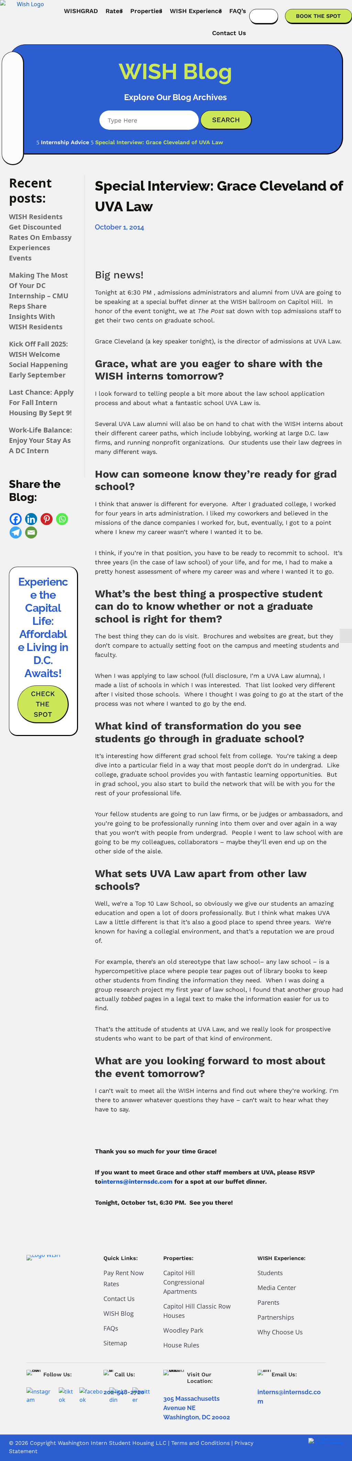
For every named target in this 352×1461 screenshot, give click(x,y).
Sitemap (115, 1343)
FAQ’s (237, 10)
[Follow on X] (13, 136)
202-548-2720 (123, 1392)
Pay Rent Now (123, 1273)
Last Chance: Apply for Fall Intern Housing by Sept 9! (41, 402)
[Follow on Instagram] (13, 64)
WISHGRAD (81, 10)
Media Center (276, 1287)
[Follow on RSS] (13, 154)
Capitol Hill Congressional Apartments (184, 1282)
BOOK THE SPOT (318, 16)
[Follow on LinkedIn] (13, 100)
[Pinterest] (47, 519)
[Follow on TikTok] (13, 118)
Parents (268, 1302)
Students (270, 1273)
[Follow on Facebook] (13, 82)
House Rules (181, 1345)
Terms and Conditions (200, 1443)
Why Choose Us (280, 1332)
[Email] (31, 532)
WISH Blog (118, 1313)
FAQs (110, 1328)
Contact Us (229, 32)
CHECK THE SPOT (43, 704)
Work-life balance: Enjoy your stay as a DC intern (40, 440)
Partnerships (275, 1317)
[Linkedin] (31, 519)
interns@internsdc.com (137, 1181)
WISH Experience (196, 10)
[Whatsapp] (62, 519)
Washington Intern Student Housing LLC (112, 1443)
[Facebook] (16, 519)
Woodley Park (183, 1330)
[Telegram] (16, 532)
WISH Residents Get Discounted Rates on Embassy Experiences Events (40, 237)
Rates (114, 10)
